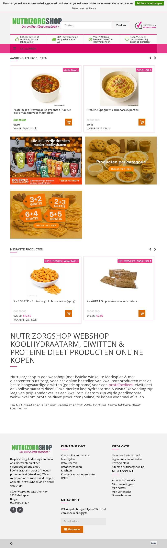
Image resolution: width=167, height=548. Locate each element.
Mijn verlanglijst (121, 492)
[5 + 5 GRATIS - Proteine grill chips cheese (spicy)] (45, 278)
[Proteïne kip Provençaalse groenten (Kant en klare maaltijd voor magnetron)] (45, 87)
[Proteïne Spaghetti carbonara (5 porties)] (119, 87)
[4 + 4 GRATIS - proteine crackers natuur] (119, 278)
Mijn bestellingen (122, 484)
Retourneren (69, 463)
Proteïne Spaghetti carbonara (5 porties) (113, 110)
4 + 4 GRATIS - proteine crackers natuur (112, 301)
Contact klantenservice (75, 455)
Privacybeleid (120, 463)
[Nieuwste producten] (20, 510)
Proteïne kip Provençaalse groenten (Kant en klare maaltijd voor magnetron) (42, 111)
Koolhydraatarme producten (78, 474)
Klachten (66, 470)
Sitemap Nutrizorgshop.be (128, 467)
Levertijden (68, 459)
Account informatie (123, 480)
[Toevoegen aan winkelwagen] (68, 122)
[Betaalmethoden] (153, 543)
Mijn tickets (119, 488)
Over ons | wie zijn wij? (126, 455)
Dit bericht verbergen (149, 3)
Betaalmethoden (71, 467)
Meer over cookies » (84, 8)
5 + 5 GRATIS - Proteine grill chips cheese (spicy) (44, 301)
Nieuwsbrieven (121, 495)
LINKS (64, 478)
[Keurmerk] (145, 25)
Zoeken (121, 25)
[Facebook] (13, 510)
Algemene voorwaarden (127, 459)
